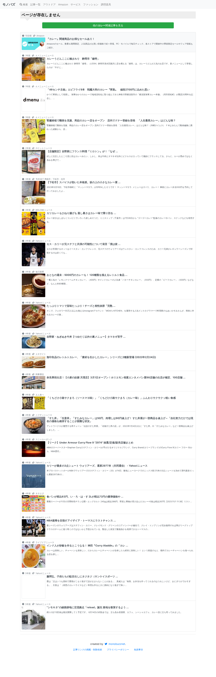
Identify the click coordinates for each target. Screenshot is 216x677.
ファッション (90, 4)
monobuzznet (116, 643)
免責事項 (138, 649)
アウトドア (49, 4)
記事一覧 (35, 4)
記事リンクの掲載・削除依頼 (87, 649)
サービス (76, 4)
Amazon (63, 4)
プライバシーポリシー (118, 649)
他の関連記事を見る (108, 25)
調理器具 (106, 4)
